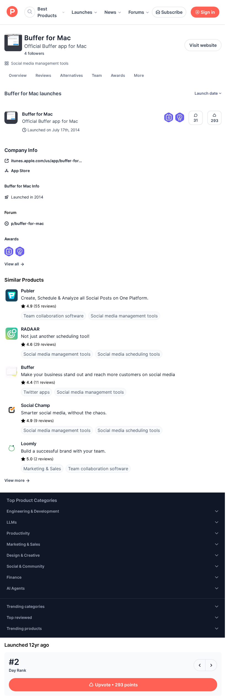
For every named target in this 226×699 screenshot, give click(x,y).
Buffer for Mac (37, 114)
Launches (82, 12)
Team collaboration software (53, 316)
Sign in (208, 12)
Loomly (28, 443)
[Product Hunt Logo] (12, 12)
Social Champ (35, 405)
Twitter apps (36, 392)
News (110, 12)
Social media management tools (39, 63)
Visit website (203, 45)
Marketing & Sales (42, 468)
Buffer (27, 367)
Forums (136, 12)
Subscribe (171, 12)
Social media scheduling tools (129, 354)
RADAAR (30, 329)
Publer (27, 290)
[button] (139, 75)
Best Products (47, 12)
